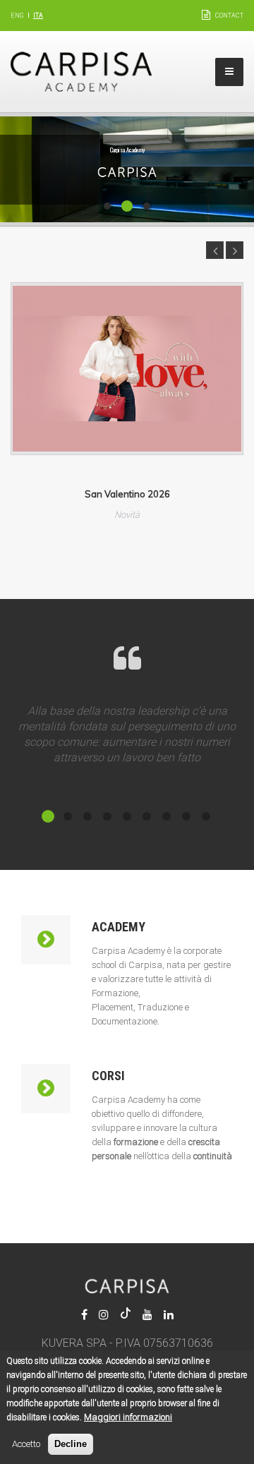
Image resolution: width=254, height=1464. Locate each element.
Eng (17, 15)
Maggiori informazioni (128, 1417)
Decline (70, 1444)
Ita (38, 15)
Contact (229, 15)
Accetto (26, 1444)
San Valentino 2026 (127, 494)
